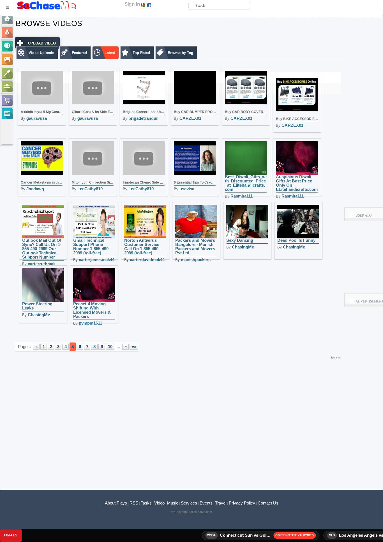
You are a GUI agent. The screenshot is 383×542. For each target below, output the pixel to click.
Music (172, 503)
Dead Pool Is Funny (296, 240)
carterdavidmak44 (147, 259)
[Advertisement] (178, 368)
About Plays (116, 503)
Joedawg (35, 188)
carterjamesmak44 (96, 259)
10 (110, 346)
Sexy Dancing (239, 240)
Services (189, 503)
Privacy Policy (242, 503)
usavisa (186, 188)
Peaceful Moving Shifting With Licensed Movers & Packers (92, 310)
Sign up (158, 5)
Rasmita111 (241, 196)
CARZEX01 (190, 118)
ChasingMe (243, 247)
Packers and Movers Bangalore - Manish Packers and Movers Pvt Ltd (195, 246)
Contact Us (268, 503)
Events (206, 503)
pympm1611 (90, 323)
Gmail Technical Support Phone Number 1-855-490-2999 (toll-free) (91, 246)
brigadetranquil (143, 118)
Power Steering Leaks (37, 305)
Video (159, 503)
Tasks (146, 503)
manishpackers (196, 259)
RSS (134, 503)
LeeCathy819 (90, 188)
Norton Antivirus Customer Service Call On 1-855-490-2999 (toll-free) (142, 246)
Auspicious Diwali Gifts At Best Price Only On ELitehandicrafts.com (297, 183)
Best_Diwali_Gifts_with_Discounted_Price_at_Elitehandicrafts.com (246, 183)
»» (134, 346)
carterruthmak (42, 263)
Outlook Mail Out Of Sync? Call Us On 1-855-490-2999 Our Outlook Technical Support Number (41, 248)
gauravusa (36, 118)
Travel (220, 503)
